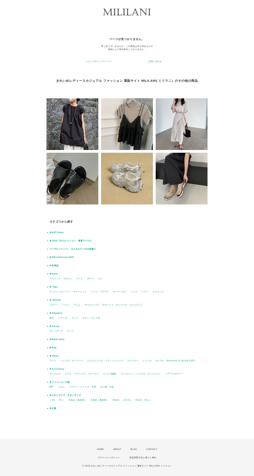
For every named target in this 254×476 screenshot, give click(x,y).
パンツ (66, 305)
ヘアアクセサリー (174, 374)
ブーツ (53, 360)
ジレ (100, 278)
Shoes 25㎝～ (143, 400)
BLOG (133, 449)
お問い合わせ (155, 61)
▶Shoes (54, 356)
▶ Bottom (55, 300)
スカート (54, 305)
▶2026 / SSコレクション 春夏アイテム (71, 240)
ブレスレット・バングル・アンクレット (141, 374)
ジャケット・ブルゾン (61, 278)
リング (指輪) (109, 374)
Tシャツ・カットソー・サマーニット (68, 291)
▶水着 (53, 408)
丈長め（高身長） (100, 400)
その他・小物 (107, 387)
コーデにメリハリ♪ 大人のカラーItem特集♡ (73, 249)
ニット (134, 291)
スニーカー (132, 360)
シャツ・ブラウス (100, 291)
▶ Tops (54, 287)
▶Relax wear (57, 339)
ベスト (145, 291)
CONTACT (151, 449)
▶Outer (54, 274)
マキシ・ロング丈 (91, 318)
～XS (52, 400)
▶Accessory (57, 369)
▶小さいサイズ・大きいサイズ (65, 395)
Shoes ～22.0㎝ (122, 400)
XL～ (61, 400)
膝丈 (52, 318)
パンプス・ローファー (71, 360)
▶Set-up (54, 326)
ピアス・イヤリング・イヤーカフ (82, 374)
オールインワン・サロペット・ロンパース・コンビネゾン (113, 305)
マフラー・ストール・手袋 (82, 387)
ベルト (61, 387)
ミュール (147, 360)
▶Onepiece (56, 313)
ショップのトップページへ (99, 61)
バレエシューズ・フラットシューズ (105, 360)
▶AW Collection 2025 (62, 257)
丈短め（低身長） (77, 400)
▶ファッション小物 (60, 382)
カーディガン (120, 291)
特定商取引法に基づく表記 (142, 457)
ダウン (90, 278)
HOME (100, 449)
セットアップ (56, 331)
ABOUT (117, 449)
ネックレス (55, 374)
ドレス (74, 318)
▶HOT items (57, 232)
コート (79, 278)
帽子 (52, 387)
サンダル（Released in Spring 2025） (176, 360)
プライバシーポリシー (109, 457)
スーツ (70, 331)
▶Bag (53, 347)
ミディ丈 (62, 318)
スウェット (158, 291)
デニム (77, 305)
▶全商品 (54, 265)
